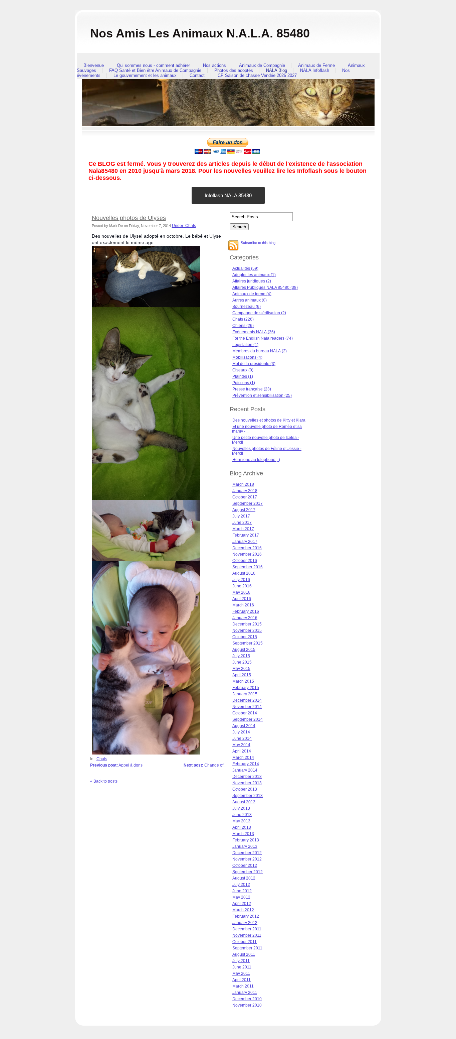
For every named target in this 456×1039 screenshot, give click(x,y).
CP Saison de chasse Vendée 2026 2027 (257, 75)
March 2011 (243, 986)
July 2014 (241, 732)
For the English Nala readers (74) (262, 338)
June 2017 (242, 522)
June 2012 (242, 891)
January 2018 (244, 490)
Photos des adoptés (233, 70)
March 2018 (243, 484)
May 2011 (241, 973)
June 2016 (242, 586)
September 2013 (247, 795)
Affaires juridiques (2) (251, 281)
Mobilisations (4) (247, 357)
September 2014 (247, 719)
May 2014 (241, 744)
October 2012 (244, 865)
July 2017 (241, 516)
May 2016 (241, 592)
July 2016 (241, 579)
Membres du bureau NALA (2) (259, 351)
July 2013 (241, 808)
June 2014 (242, 738)
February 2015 (245, 687)
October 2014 (244, 713)
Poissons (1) (243, 382)
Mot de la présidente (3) (253, 363)
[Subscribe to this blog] (233, 245)
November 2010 (247, 1005)
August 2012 (243, 878)
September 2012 (247, 872)
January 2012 (244, 922)
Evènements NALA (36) (253, 332)
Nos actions (214, 65)
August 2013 (243, 802)
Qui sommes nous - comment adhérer (153, 65)
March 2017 (243, 529)
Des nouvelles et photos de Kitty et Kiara (268, 420)
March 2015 (243, 681)
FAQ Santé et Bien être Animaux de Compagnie (155, 70)
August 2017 (243, 509)
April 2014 (241, 751)
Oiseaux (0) (242, 370)
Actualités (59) (245, 268)
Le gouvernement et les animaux (145, 75)
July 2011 (241, 960)
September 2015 (247, 643)
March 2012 (243, 910)
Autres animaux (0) (249, 300)
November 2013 (247, 783)
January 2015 (244, 694)
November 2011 (246, 935)
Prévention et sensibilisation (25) (262, 395)
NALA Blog (276, 70)
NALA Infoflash (314, 70)
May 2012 (241, 897)
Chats (101, 759)
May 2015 (241, 668)
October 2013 (244, 789)
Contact (197, 75)
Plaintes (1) (242, 376)
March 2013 (243, 833)
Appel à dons (116, 765)
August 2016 (243, 573)
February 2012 (245, 916)
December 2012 (247, 852)
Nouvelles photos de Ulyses (129, 218)
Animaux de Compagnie (262, 65)
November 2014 (247, 706)
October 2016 (244, 560)
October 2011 (244, 941)
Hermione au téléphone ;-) (256, 459)
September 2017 (247, 503)
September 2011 (247, 948)
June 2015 (242, 662)
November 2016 (247, 554)
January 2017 (244, 541)
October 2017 (244, 497)
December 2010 (247, 999)
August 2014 (243, 725)
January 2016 (244, 617)
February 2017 (245, 535)
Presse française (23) (251, 389)
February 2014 (245, 764)
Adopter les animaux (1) (254, 274)
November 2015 (247, 630)
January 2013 (244, 846)
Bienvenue (93, 65)
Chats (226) (243, 319)
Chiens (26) (243, 325)
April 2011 (241, 979)
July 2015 (241, 656)
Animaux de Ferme (316, 65)
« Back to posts (104, 781)
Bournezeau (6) (246, 306)
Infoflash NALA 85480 (228, 195)
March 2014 (243, 757)
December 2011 (246, 929)
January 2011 (244, 992)
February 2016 (245, 611)
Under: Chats (184, 225)
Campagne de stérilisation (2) (259, 313)
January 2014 (244, 770)
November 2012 (247, 859)
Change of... (205, 765)
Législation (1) (245, 344)
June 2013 (242, 814)
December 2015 (247, 624)
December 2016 (247, 548)
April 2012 (241, 903)
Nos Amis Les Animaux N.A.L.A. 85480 (200, 33)
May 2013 (241, 821)
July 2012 (241, 884)
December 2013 (247, 776)
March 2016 (243, 605)
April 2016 (241, 598)
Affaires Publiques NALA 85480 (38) (265, 287)
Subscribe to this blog (258, 243)
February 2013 (245, 840)
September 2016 (247, 567)
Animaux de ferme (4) (251, 294)
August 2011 (243, 954)
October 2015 (244, 636)
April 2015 (241, 675)
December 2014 (247, 700)
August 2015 (243, 649)
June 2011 (241, 967)
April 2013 (241, 827)
